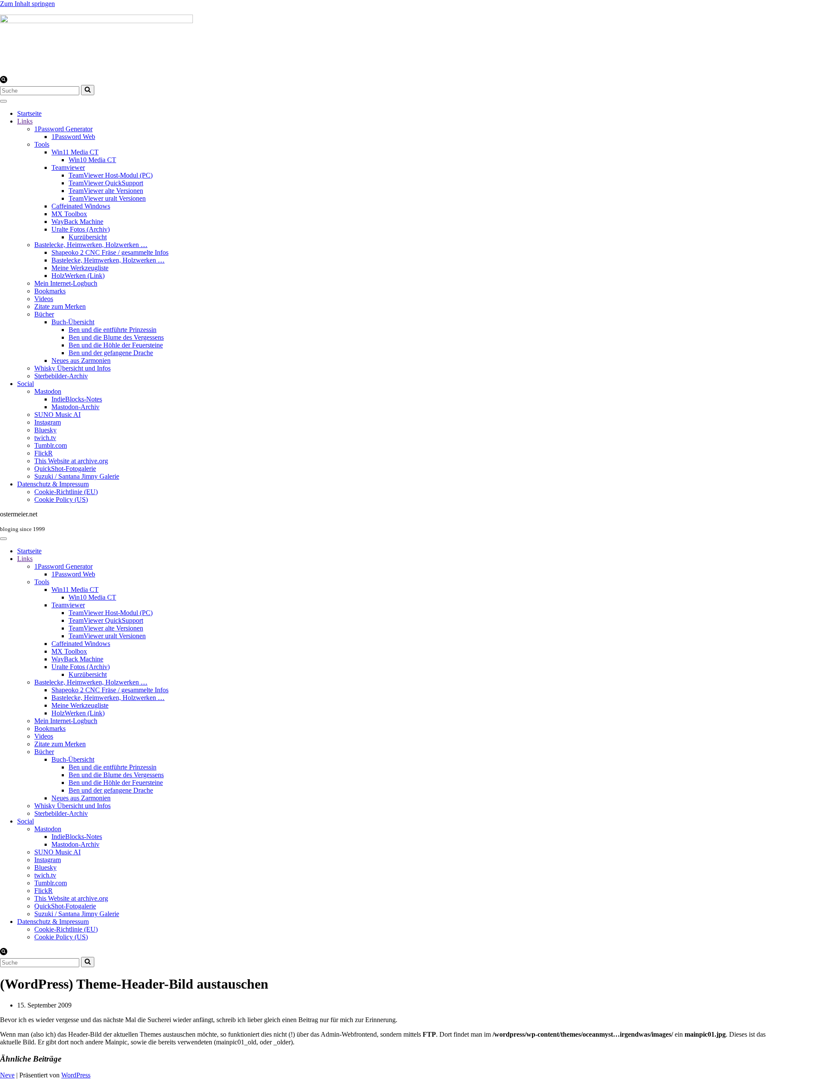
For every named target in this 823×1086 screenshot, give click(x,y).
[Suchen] (3, 80)
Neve (7, 1075)
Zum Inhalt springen (27, 3)
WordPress (75, 1075)
